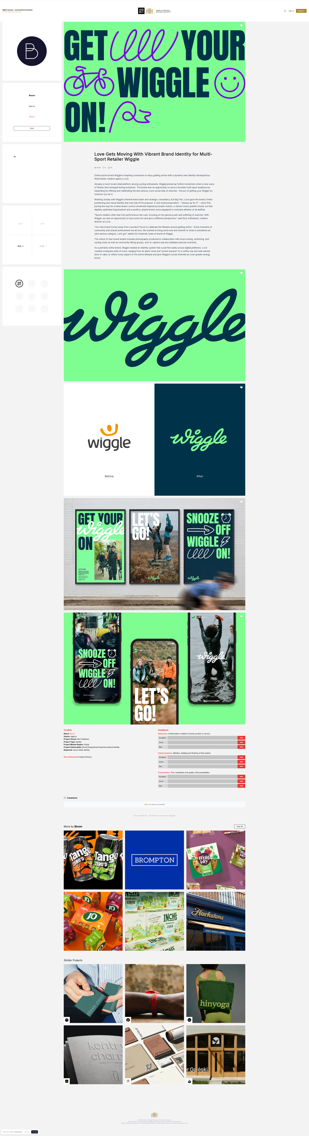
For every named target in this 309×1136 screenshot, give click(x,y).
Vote (241, 738)
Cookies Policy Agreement (147, 1121)
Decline (27, 1132)
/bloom (32, 117)
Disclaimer (177, 1121)
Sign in (291, 11)
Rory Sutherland (71, 757)
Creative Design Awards (163, 1123)
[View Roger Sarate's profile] (128, 1020)
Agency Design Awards (129, 1123)
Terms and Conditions (164, 1121)
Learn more (18, 1132)
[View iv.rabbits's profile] (67, 1081)
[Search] (285, 11)
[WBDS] (19, 283)
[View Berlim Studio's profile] (189, 1081)
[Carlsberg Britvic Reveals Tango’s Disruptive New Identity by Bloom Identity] (93, 860)
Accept (34, 1132)
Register (301, 11)
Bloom (72, 734)
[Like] (241, 25)
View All (240, 826)
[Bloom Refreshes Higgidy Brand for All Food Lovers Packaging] (215, 860)
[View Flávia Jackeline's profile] (67, 1020)
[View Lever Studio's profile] (189, 1020)
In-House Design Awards (145, 1123)
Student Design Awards (180, 1123)
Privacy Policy (132, 1121)
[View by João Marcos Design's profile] (128, 1081)
